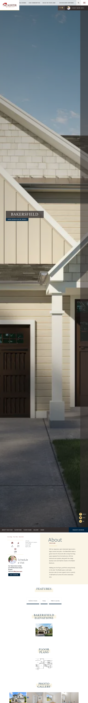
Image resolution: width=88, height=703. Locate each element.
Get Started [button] (14, 574)
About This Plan (7, 530)
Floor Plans (28, 530)
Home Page (9, 536)
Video (42, 530)
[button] (76, 7)
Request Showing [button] (78, 530)
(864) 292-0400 (17, 571)
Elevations (18, 530)
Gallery (36, 530)
